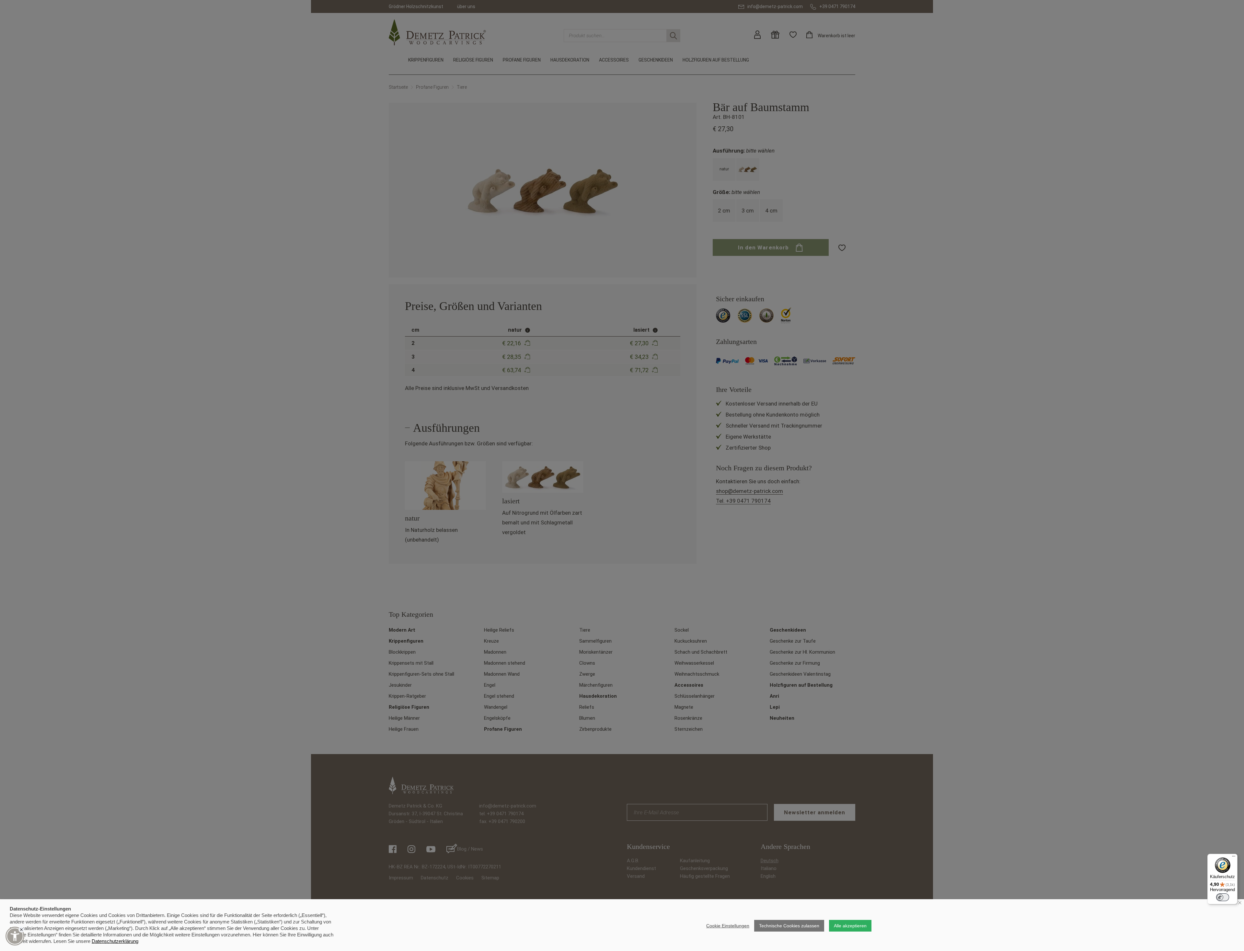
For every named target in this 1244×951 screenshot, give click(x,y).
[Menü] (1234, 858)
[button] (14, 936)
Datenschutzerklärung (115, 941)
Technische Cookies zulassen (789, 925)
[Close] (21, 930)
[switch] (1222, 897)
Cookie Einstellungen (727, 925)
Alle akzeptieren (850, 925)
